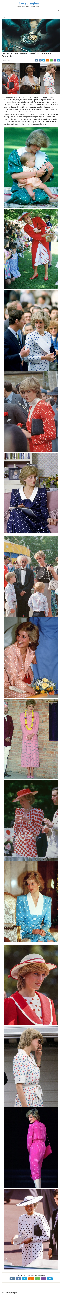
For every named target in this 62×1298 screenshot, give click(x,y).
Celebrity (10, 60)
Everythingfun (29, 3)
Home (3, 17)
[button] (31, 35)
